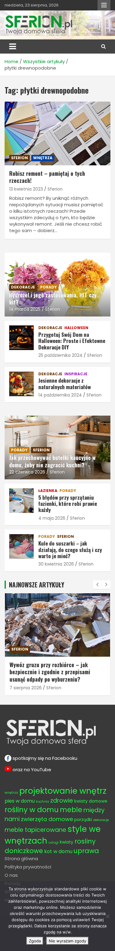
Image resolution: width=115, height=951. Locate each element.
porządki (83, 820)
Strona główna (21, 858)
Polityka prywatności (28, 867)
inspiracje (75, 374)
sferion (19, 157)
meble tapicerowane (35, 830)
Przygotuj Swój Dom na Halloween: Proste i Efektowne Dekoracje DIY (71, 341)
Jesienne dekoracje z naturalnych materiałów (64, 383)
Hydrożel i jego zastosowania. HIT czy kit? (53, 298)
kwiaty (66, 842)
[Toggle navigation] (13, 46)
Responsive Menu (104, 5)
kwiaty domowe (90, 801)
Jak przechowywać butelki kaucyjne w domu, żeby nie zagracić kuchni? (52, 461)
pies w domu (20, 800)
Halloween (76, 327)
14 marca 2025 (24, 309)
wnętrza (42, 157)
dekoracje (23, 287)
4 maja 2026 (51, 518)
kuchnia (42, 801)
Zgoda (35, 940)
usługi (53, 842)
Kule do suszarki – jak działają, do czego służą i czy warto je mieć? (70, 549)
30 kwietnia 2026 (56, 564)
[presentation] (97, 584)
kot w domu (58, 851)
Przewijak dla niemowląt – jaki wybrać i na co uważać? (55, 668)
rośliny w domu (32, 809)
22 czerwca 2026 (27, 472)
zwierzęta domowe (47, 819)
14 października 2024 (60, 395)
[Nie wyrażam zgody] (107, 916)
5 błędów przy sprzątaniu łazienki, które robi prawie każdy (67, 504)
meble (17, 649)
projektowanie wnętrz (62, 790)
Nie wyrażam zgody (67, 940)
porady (48, 287)
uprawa (86, 850)
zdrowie (61, 800)
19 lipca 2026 (23, 681)
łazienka (47, 490)
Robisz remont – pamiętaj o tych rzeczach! (47, 176)
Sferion (55, 189)
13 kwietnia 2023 (26, 189)
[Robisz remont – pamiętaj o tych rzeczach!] (57, 133)
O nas (11, 875)
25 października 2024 (60, 355)
